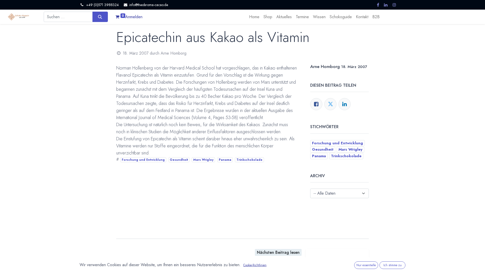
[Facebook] (316, 104)
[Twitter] (330, 104)
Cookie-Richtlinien (254, 265)
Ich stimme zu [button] (392, 265)
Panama (225, 159)
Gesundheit (179, 159)
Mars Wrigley (203, 159)
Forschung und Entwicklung (143, 159)
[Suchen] (100, 17)
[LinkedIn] (344, 104)
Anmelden (133, 17)
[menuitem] (254, 17)
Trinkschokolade (249, 159)
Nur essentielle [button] (366, 265)
